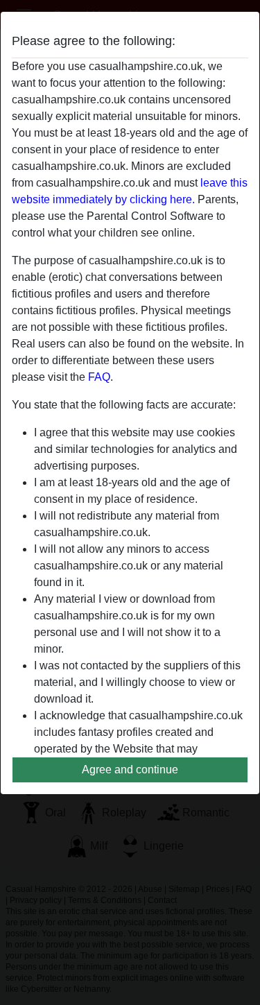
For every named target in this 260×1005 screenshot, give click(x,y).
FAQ (99, 377)
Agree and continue (130, 769)
